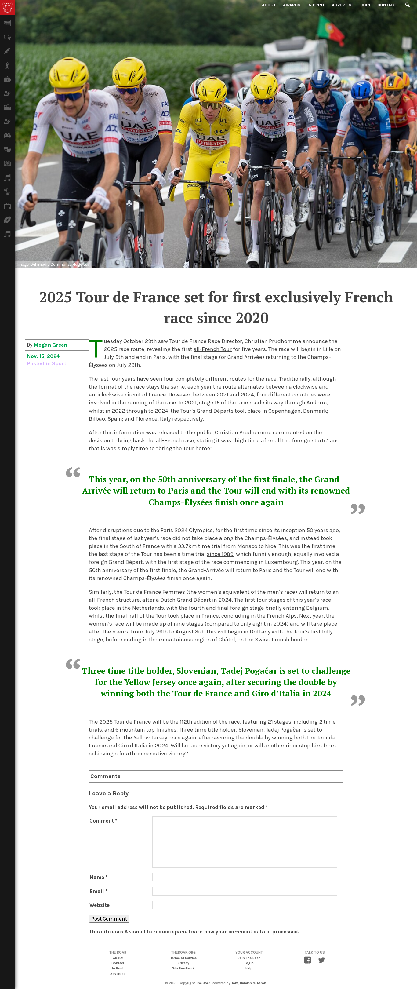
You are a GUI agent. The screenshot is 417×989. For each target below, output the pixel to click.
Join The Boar (249, 958)
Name (98, 877)
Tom (234, 983)
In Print (316, 5)
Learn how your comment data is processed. (243, 932)
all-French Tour (213, 349)
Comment (103, 821)
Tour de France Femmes (154, 592)
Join (365, 5)
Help (248, 968)
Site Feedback (183, 968)
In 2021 (188, 402)
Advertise (343, 5)
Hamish (246, 983)
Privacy (183, 963)
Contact (386, 5)
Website (99, 905)
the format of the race (117, 386)
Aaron (261, 983)
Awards (291, 5)
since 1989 (220, 554)
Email (98, 891)
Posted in (39, 363)
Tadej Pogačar (283, 729)
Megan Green (50, 345)
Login (249, 963)
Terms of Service (183, 958)
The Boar (203, 983)
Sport (59, 363)
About (269, 5)
